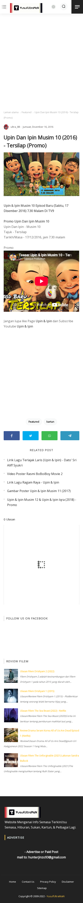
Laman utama (11, 112)
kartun (50, 421)
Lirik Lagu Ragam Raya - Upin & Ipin (33, 482)
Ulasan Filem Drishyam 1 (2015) (37, 691)
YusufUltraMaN (55, 896)
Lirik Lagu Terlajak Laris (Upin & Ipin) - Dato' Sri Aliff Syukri (41, 462)
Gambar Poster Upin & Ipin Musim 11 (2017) (39, 491)
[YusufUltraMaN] (26, 8)
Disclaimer (68, 881)
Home (12, 881)
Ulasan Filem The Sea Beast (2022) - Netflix (43, 710)
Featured (26, 112)
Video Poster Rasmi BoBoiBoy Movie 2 (35, 474)
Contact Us (28, 881)
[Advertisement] (41, 62)
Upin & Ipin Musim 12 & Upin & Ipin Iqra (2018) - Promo (41, 502)
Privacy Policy (48, 881)
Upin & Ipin (44, 321)
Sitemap (42, 888)
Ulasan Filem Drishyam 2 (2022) (37, 671)
